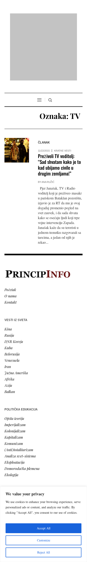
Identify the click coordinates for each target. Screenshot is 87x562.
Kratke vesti (62, 93)
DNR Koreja (13, 283)
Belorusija (12, 296)
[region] (43, 524)
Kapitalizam (13, 379)
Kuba (8, 290)
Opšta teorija (14, 360)
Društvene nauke (17, 462)
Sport (8, 481)
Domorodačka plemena (21, 410)
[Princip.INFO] (43, 18)
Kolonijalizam (14, 373)
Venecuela (11, 302)
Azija (8, 327)
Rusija (9, 277)
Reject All (43, 552)
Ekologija (11, 417)
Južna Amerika (16, 315)
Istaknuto (11, 469)
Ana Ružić (47, 124)
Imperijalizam (15, 367)
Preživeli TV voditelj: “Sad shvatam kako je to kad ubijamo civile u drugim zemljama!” (59, 107)
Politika (10, 450)
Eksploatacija (14, 404)
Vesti (8, 444)
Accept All (43, 528)
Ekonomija (12, 456)
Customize (43, 540)
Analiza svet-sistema (20, 398)
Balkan (9, 334)
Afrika (9, 321)
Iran (7, 308)
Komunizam (13, 385)
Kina (8, 271)
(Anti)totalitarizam (18, 392)
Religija (10, 475)
